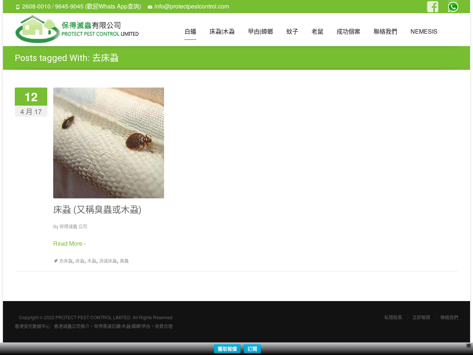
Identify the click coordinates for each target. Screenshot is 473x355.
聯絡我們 (385, 31)
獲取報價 (227, 348)
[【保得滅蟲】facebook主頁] (431, 7)
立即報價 (421, 317)
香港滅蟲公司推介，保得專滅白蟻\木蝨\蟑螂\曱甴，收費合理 (113, 326)
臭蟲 (124, 260)
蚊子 (292, 31)
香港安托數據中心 (32, 326)
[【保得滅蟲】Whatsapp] (453, 5)
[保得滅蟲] (80, 29)
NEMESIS (424, 31)
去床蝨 (65, 260)
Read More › (69, 243)
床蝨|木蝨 (222, 31)
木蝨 (91, 260)
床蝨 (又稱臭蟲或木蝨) (97, 210)
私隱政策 (393, 317)
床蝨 (79, 260)
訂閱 (252, 348)
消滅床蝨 (108, 260)
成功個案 (348, 31)
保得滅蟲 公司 (73, 226)
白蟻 (190, 31)
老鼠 (317, 31)
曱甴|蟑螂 (260, 31)
